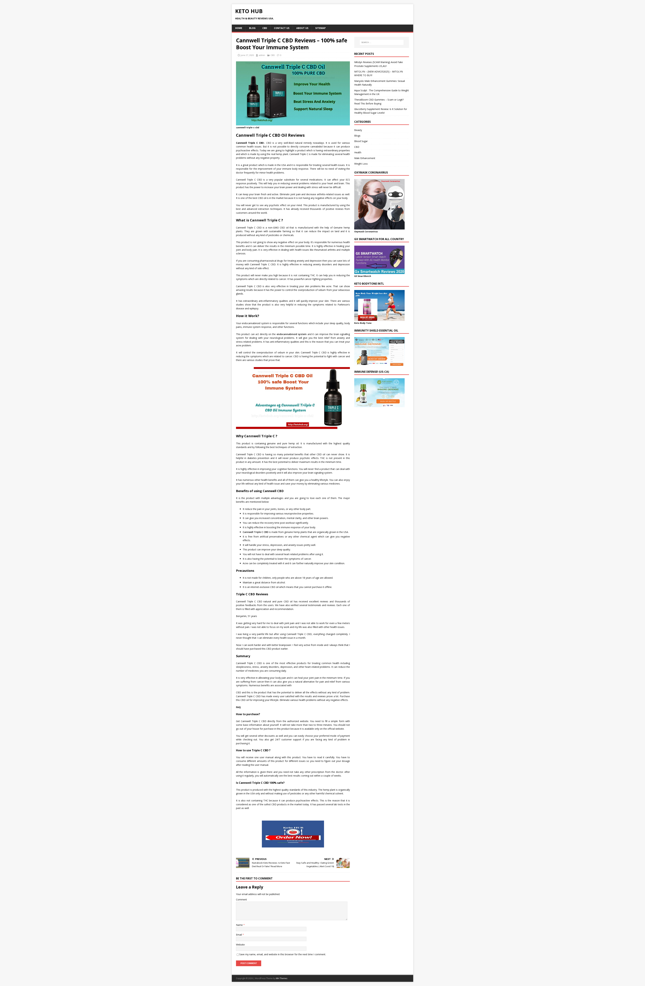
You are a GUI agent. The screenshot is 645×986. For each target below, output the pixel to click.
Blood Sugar (361, 141)
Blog (252, 28)
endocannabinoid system (292, 334)
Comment (241, 899)
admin (262, 55)
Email (239, 934)
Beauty (358, 130)
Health (357, 152)
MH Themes (281, 978)
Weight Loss (361, 163)
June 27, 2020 (247, 55)
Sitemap (320, 28)
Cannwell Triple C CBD (255, 532)
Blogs (357, 135)
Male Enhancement (364, 158)
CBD (264, 28)
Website (240, 944)
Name (239, 924)
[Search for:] (381, 42)
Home (238, 28)
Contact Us (281, 28)
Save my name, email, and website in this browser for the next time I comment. (282, 954)
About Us (302, 28)
